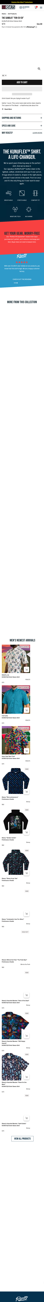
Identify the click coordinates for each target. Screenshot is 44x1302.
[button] (22, 88)
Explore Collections (22, 2)
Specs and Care (8, 125)
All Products (12, 14)
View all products (22, 1138)
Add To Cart (22, 82)
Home (4, 14)
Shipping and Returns (11, 117)
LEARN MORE (37, 133)
